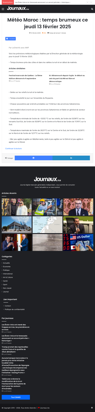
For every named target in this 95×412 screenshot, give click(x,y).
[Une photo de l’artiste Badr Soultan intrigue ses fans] (17, 206)
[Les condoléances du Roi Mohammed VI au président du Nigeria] (78, 206)
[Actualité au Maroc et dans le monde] (18, 8)
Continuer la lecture (13, 148)
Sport (5, 284)
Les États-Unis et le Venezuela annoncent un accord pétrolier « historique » (42, 2)
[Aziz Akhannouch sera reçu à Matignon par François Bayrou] (17, 242)
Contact (8, 306)
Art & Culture (8, 277)
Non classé (7, 288)
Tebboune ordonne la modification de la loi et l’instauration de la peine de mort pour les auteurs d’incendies (14, 384)
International (8, 274)
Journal (6, 292)
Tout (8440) (16, 397)
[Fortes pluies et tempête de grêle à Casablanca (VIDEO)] (47, 242)
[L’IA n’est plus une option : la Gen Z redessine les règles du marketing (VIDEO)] (78, 224)
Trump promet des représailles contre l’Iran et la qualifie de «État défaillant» (15, 349)
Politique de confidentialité (15, 309)
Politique (6, 270)
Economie (6, 266)
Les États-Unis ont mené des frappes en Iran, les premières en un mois (15, 327)
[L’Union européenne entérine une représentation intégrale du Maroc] (47, 224)
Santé (5, 281)
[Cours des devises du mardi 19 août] (78, 242)
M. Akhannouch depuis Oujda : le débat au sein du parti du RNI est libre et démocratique (67, 78)
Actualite (6, 263)
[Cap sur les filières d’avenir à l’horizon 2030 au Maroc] (47, 206)
